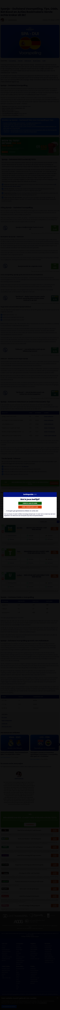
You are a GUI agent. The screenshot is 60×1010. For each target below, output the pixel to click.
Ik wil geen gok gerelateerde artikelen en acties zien (22, 511)
